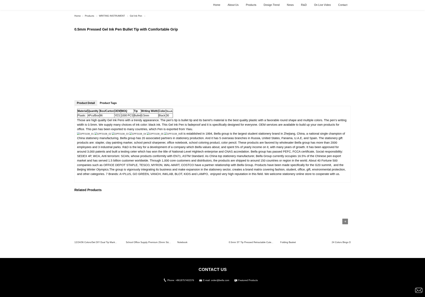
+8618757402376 (184, 280)
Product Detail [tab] (86, 103)
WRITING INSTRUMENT (112, 15)
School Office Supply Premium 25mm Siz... (148, 242)
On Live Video (322, 4)
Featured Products (248, 280)
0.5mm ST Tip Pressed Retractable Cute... (251, 242)
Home (216, 4)
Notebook (182, 242)
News (290, 4)
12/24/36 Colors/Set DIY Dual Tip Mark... (95, 242)
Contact (342, 4)
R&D (304, 4)
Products (251, 4)
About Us (233, 4)
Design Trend (272, 4)
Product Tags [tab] (108, 103)
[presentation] (345, 221)
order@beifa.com (220, 280)
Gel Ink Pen (136, 15)
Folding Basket (288, 242)
